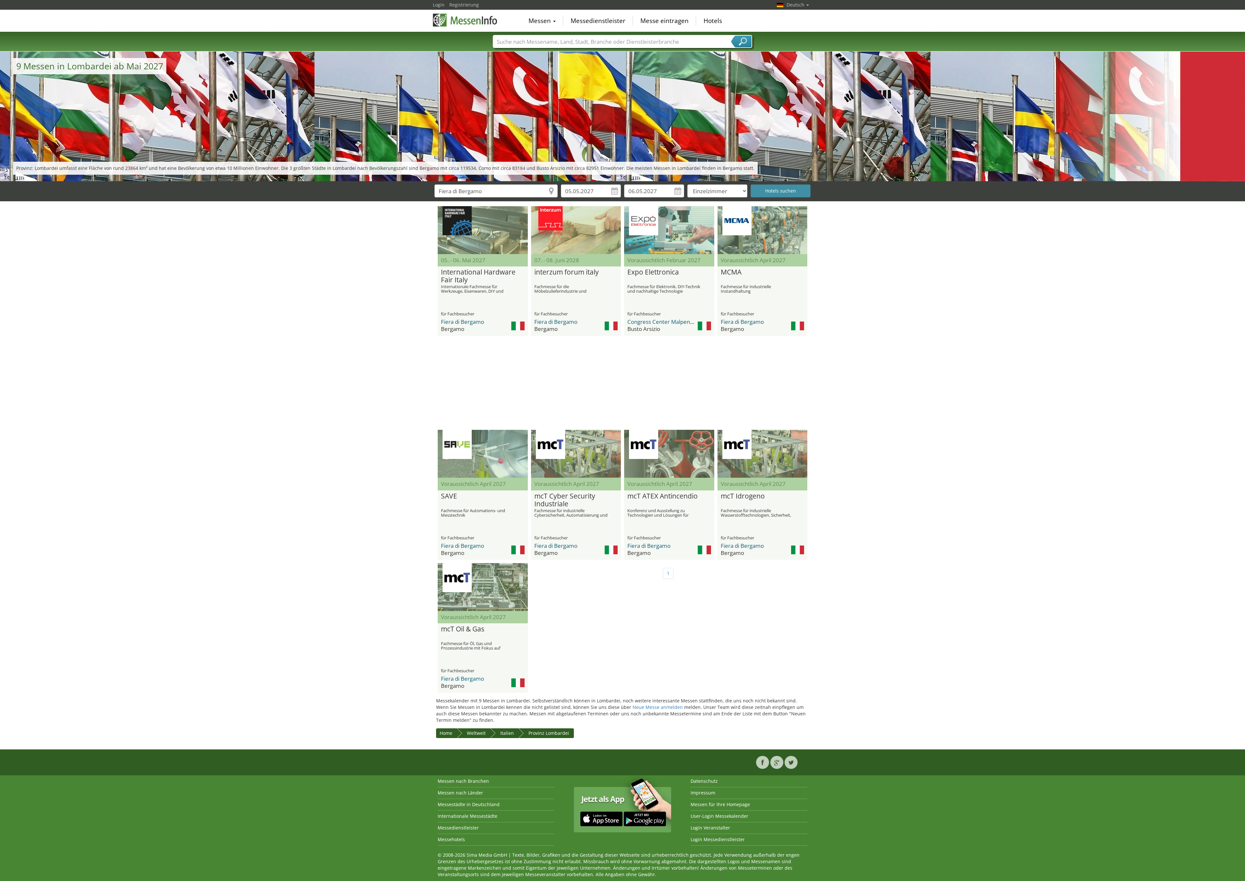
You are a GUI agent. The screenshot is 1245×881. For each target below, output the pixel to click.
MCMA (731, 272)
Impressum (703, 793)
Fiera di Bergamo (462, 321)
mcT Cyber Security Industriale (564, 500)
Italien (507, 733)
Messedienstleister (598, 21)
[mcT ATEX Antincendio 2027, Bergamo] (669, 454)
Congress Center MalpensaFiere (667, 321)
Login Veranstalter (710, 828)
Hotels (713, 21)
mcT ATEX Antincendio (662, 496)
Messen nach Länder (460, 793)
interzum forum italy (566, 272)
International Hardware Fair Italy (478, 276)
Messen (540, 21)
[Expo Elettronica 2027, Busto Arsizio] (669, 230)
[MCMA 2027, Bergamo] (762, 230)
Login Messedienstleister (718, 839)
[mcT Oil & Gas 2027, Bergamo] (483, 587)
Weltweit (476, 733)
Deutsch (796, 5)
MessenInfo (465, 20)
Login (439, 5)
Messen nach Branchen (463, 781)
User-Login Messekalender (719, 816)
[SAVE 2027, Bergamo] (483, 454)
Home (446, 733)
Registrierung (464, 5)
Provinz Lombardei (548, 733)
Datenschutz (704, 781)
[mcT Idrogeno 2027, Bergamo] (762, 454)
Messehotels (451, 839)
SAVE (449, 496)
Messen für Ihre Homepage (720, 804)
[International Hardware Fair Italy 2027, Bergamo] (483, 230)
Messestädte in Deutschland (469, 804)
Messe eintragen (664, 21)
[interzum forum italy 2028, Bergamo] (576, 230)
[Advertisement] (622, 382)
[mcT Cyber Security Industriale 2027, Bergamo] (576, 454)
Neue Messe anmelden (658, 707)
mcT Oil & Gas (462, 629)
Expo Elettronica (653, 272)
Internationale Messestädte (467, 816)
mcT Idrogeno (743, 496)
